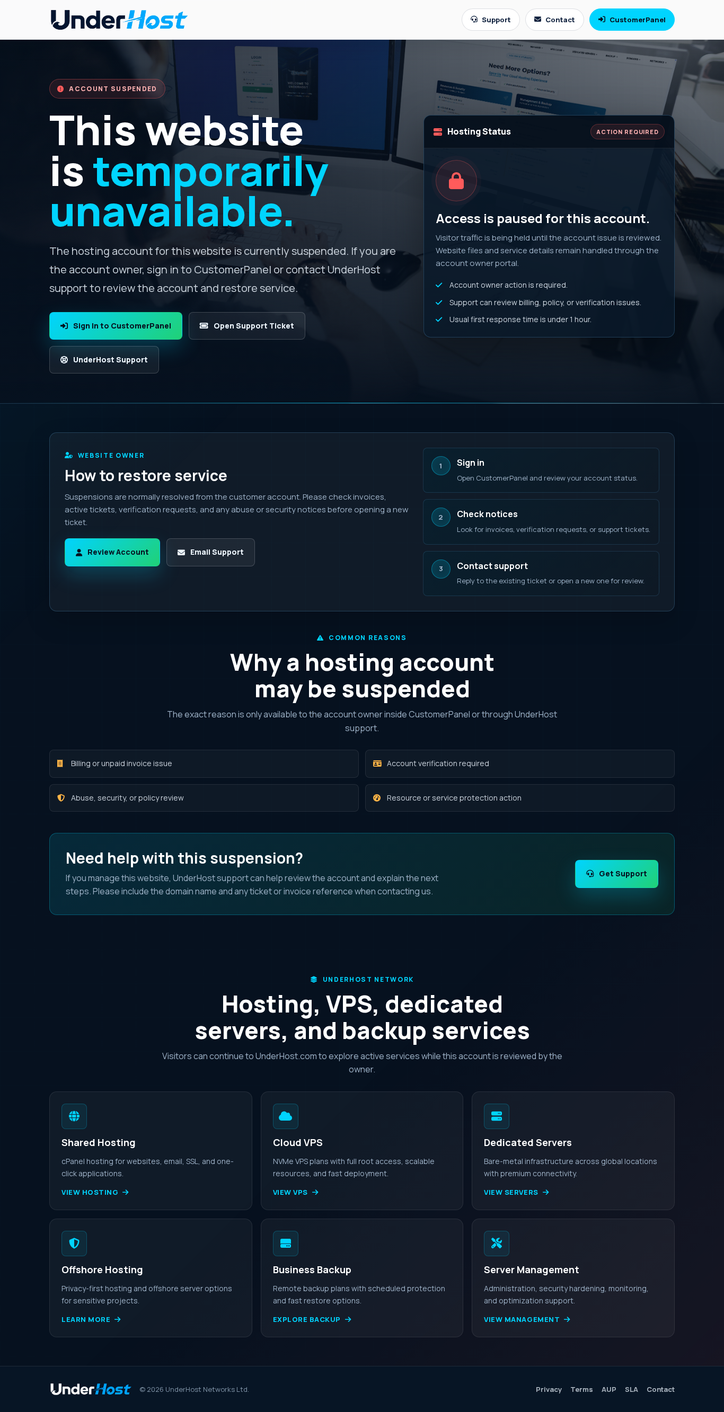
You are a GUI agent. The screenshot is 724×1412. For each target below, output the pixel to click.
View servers (511, 1192)
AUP (609, 1389)
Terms (581, 1389)
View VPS (290, 1192)
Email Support (217, 552)
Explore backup (307, 1319)
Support (496, 19)
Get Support (623, 873)
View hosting (89, 1192)
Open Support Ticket (254, 326)
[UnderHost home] (119, 19)
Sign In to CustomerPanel (122, 326)
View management (522, 1319)
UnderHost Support (110, 359)
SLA (631, 1389)
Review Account (118, 552)
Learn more (85, 1319)
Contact (560, 19)
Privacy (549, 1389)
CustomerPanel (638, 19)
